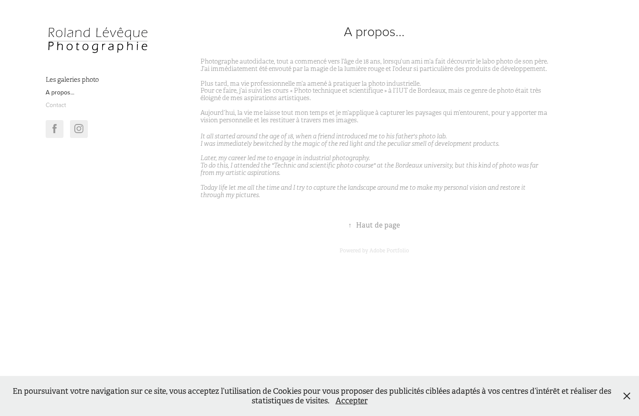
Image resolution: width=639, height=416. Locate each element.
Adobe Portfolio (389, 250)
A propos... (60, 92)
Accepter (352, 401)
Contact (56, 105)
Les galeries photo (72, 80)
